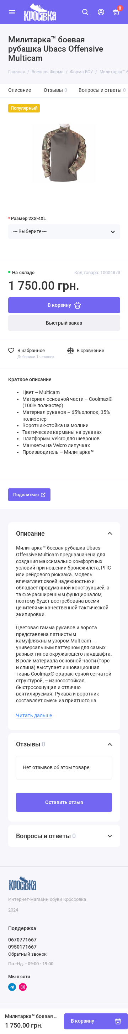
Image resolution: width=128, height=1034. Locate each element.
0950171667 (22, 947)
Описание (19, 90)
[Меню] (12, 12)
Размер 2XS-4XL (28, 218)
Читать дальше (34, 715)
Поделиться (26, 494)
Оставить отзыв (64, 802)
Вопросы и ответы (102, 90)
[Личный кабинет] (101, 12)
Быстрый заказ (64, 323)
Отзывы (56, 90)
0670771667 (22, 940)
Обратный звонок (27, 954)
